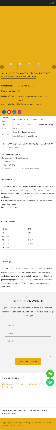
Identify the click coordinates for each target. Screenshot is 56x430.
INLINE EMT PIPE (38, 410)
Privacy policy (17, 425)
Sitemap (5, 425)
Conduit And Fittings (10, 147)
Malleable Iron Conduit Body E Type (14, 412)
